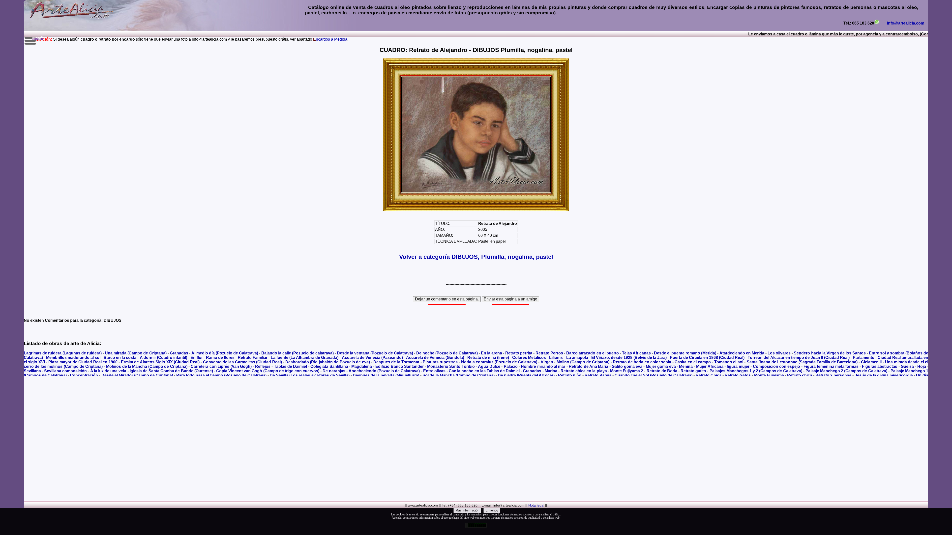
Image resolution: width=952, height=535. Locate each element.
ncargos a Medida (330, 39)
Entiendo (491, 510)
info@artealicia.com (905, 23)
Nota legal (536, 505)
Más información (467, 510)
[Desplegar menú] (34, 40)
